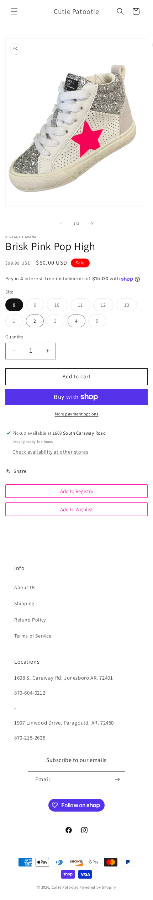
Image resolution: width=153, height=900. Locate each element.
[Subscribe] (117, 779)
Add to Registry (76, 491)
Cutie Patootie (65, 887)
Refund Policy (30, 620)
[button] (14, 11)
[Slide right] (92, 223)
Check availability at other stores (50, 452)
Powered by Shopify (97, 887)
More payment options (77, 413)
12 (107, 306)
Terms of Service (33, 636)
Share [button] (20, 471)
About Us (25, 587)
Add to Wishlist (76, 509)
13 (130, 306)
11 (84, 306)
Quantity (14, 337)
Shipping (24, 603)
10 (60, 306)
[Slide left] (61, 223)
